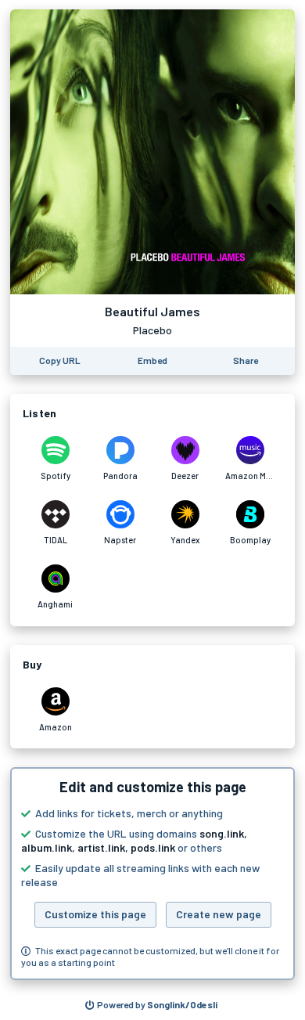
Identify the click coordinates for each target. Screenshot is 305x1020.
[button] (152, 873)
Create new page (218, 914)
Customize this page (95, 914)
